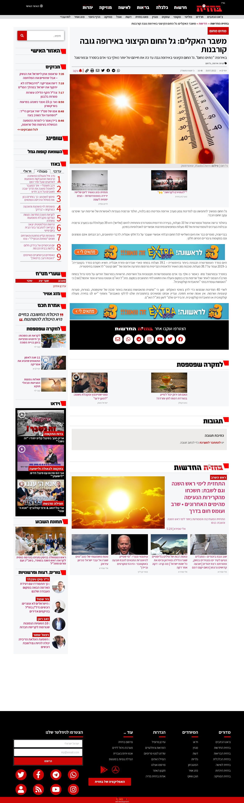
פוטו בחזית (141, 17)
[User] (20, 789)
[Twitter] (20, 774)
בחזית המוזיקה (222, 776)
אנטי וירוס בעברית (123, 753)
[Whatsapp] (73, 774)
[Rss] (38, 789)
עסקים (166, 17)
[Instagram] (73, 789)
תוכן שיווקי (192, 776)
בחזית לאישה (223, 765)
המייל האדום (158, 759)
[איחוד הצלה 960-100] (148, 259)
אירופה (215, 63)
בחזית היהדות (223, 771)
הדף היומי (94, 17)
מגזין (155, 17)
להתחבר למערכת (210, 443)
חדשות (203, 24)
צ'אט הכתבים (215, 17)
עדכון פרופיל (158, 742)
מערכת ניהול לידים (122, 748)
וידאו (195, 742)
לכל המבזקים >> (27, 130)
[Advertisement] (122, 682)
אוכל (119, 17)
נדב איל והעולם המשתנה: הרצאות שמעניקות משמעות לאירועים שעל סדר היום (39, 179)
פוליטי (188, 17)
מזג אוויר (79, 17)
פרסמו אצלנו (158, 765)
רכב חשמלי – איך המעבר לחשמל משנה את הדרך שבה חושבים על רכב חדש (38, 188)
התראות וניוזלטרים (155, 748)
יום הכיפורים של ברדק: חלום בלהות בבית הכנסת (39, 247)
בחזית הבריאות (222, 753)
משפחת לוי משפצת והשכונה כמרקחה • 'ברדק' (39, 208)
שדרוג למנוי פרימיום (154, 753)
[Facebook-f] (38, 774)
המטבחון (193, 765)
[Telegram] (55, 774)
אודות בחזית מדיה (155, 776)
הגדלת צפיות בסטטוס (121, 759)
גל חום (208, 63)
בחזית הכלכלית (222, 759)
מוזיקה (108, 17)
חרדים (199, 17)
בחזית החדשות (219, 24)
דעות (128, 17)
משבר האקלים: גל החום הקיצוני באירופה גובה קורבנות (153, 45)
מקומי (177, 17)
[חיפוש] (22, 35)
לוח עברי (65, 17)
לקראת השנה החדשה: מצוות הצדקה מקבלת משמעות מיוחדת (39, 217)
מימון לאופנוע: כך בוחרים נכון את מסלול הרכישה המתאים (39, 198)
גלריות (194, 759)
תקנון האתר (159, 771)
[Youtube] (55, 789)
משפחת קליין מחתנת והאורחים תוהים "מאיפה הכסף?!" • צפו (38, 237)
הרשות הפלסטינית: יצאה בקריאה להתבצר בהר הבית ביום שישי (40, 227)
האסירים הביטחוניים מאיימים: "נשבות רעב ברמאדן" (39, 257)
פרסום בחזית (125, 742)
